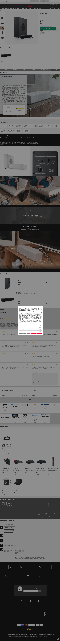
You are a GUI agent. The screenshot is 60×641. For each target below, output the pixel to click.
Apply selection (24, 333)
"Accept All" (26, 316)
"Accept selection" (21, 319)
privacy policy (37, 321)
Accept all (36, 333)
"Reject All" (26, 313)
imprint (20, 322)
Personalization (21, 329)
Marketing (20, 327)
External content (21, 331)
